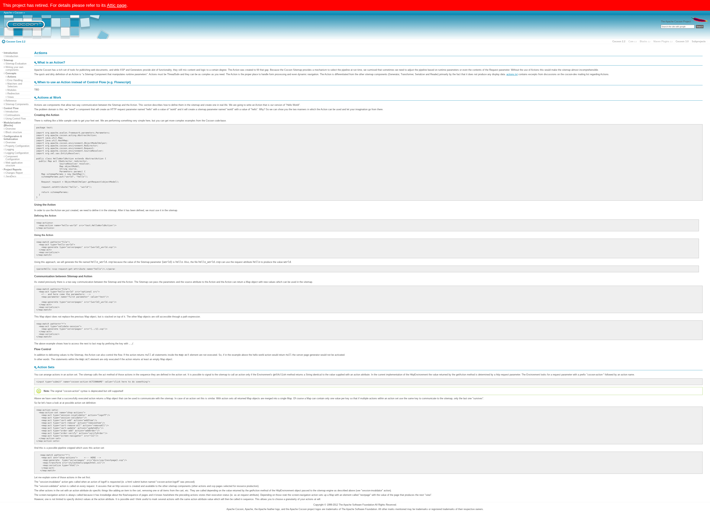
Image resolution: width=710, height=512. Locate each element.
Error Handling (15, 80)
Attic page (116, 5)
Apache (8, 12)
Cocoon (19, 12)
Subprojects (699, 41)
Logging (10, 149)
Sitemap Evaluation (16, 63)
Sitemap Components (17, 104)
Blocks (645, 41)
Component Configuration (13, 158)
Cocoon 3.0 (682, 41)
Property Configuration (17, 146)
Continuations (13, 115)
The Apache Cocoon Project (676, 21)
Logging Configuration (17, 153)
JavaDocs (11, 176)
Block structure (14, 132)
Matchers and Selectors (14, 85)
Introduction (12, 56)
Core (632, 41)
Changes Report (14, 172)
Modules (11, 90)
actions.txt (512, 74)
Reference (11, 100)
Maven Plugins (662, 41)
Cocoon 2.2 (618, 41)
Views (10, 97)
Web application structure (14, 164)
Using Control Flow (16, 118)
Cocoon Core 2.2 (15, 41)
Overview (11, 128)
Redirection (13, 93)
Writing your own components (14, 68)
